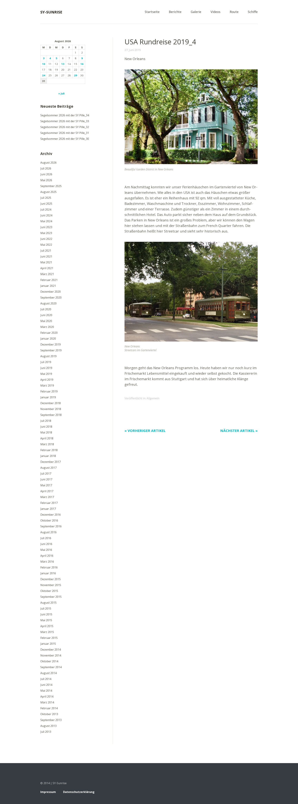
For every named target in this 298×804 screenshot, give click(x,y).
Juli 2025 (45, 198)
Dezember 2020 (50, 292)
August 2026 (48, 162)
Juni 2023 (46, 227)
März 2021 (47, 274)
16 (81, 64)
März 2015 (47, 632)
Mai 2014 (46, 691)
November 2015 (50, 585)
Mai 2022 (46, 245)
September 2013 (51, 720)
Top (254, 792)
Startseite (152, 12)
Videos (215, 12)
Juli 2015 (45, 608)
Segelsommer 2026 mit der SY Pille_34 (64, 115)
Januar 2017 (48, 509)
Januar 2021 (48, 286)
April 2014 (46, 696)
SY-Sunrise (51, 11)
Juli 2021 (45, 250)
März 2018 (47, 444)
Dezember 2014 (50, 649)
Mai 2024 (46, 221)
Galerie (196, 12)
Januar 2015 (48, 644)
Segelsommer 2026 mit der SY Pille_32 (64, 127)
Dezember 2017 (50, 462)
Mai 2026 (46, 180)
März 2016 (47, 561)
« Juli (61, 93)
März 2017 (47, 497)
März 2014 (47, 702)
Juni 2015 (46, 614)
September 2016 (51, 526)
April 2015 (46, 626)
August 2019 (48, 356)
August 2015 (48, 603)
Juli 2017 (45, 473)
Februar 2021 (49, 280)
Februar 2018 (49, 450)
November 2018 (50, 409)
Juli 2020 (45, 309)
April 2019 (46, 380)
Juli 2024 (45, 209)
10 (43, 64)
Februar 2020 (49, 333)
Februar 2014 (49, 708)
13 (62, 64)
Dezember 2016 (50, 514)
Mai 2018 (46, 432)
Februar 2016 (49, 567)
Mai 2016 (46, 550)
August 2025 (48, 192)
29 (75, 75)
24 (43, 75)
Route (234, 12)
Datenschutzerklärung (79, 792)
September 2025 (51, 186)
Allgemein (153, 398)
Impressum (48, 792)
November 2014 (50, 655)
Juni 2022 (46, 239)
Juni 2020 (46, 315)
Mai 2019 (46, 374)
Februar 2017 (49, 503)
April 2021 (46, 268)
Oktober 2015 (49, 591)
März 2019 (47, 385)
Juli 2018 (45, 421)
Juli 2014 (45, 679)
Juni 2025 (46, 204)
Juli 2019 (45, 362)
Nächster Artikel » (239, 430)
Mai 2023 (46, 233)
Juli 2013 (45, 732)
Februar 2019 (49, 391)
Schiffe (253, 12)
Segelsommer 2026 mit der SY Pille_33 (64, 121)
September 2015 (51, 597)
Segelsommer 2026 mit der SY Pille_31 (64, 133)
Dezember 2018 (50, 403)
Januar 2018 (48, 456)
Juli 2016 (45, 538)
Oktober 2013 (49, 714)
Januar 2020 (48, 338)
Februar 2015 (49, 638)
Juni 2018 (46, 426)
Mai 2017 (46, 485)
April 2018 (46, 438)
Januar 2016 (48, 573)
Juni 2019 (46, 368)
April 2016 (46, 556)
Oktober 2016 (49, 520)
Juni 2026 (46, 174)
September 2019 (51, 350)
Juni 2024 (46, 215)
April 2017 (46, 491)
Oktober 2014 (49, 661)
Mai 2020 (46, 321)
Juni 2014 (46, 685)
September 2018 (51, 415)
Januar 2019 (48, 397)
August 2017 (48, 468)
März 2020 (47, 327)
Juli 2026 (45, 168)
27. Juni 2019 (133, 50)
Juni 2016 (46, 544)
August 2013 (48, 726)
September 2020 (51, 297)
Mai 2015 (46, 620)
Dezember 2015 (50, 579)
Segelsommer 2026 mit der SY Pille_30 (64, 139)
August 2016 (48, 532)
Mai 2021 (46, 262)
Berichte (175, 12)
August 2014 (48, 673)
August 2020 (48, 303)
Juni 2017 (46, 479)
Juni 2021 (46, 256)
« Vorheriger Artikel (145, 430)
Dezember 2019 (50, 344)
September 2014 (51, 667)
